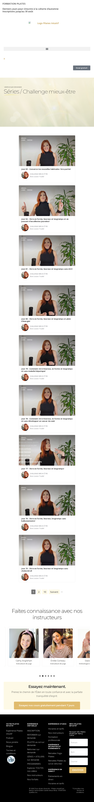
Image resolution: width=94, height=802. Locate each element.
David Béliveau (54, 661)
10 (45, 591)
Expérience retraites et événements (54, 746)
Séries (11, 91)
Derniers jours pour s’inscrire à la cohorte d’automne (30, 8)
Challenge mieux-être (39, 174)
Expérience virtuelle (32, 725)
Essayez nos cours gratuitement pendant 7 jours (46, 705)
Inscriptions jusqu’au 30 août (17, 11)
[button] (47, 49)
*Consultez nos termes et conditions (78, 790)
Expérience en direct (55, 770)
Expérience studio (57, 724)
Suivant (54, 591)
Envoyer (77, 770)
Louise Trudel (39, 176)
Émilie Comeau (20, 661)
